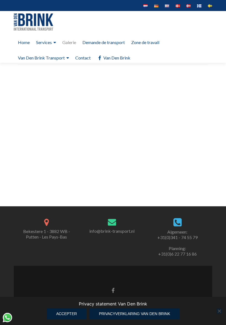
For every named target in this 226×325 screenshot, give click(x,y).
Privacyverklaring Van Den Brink (134, 314)
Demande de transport (103, 42)
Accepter (66, 314)
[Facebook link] (113, 290)
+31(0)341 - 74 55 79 (177, 237)
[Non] (219, 311)
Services (44, 42)
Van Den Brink (116, 57)
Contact (83, 57)
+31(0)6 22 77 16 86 (177, 253)
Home (24, 42)
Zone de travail (145, 42)
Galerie (69, 42)
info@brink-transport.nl (111, 231)
